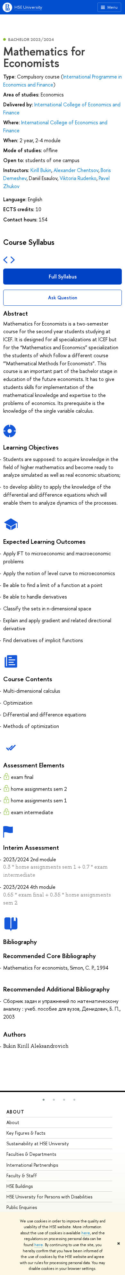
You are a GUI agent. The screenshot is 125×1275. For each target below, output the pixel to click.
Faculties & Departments (31, 1154)
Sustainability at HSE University (37, 1143)
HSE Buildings (19, 1186)
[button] (43, 1100)
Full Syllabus (63, 276)
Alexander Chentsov (76, 170)
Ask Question (62, 297)
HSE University (28, 7)
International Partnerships (32, 1165)
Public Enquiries (21, 1207)
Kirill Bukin (40, 170)
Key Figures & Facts (25, 1133)
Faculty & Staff (21, 1175)
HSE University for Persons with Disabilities (49, 1197)
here (85, 1233)
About (15, 1112)
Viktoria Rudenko (78, 178)
